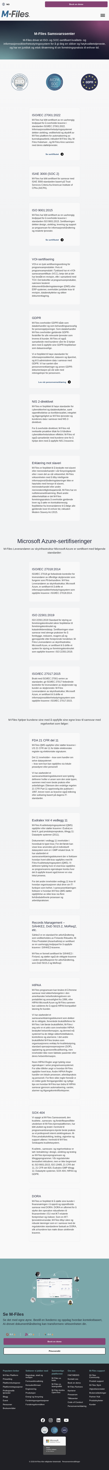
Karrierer (72, 1390)
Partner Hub (94, 1397)
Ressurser (7, 1404)
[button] (42, 1420)
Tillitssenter (73, 1398)
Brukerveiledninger (97, 1393)
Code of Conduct (75, 1402)
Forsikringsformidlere (35, 1404)
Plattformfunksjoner (11, 1383)
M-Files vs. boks (56, 1379)
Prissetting (7, 1379)
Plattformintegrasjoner (13, 1387)
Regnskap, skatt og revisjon (34, 1376)
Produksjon (31, 1393)
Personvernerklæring (77, 1406)
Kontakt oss (73, 1379)
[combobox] (22, 4)
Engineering (31, 1389)
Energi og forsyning (34, 1397)
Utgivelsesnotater (97, 1389)
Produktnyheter (96, 1400)
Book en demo (74, 1383)
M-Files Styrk (95, 1385)
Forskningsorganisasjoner (37, 1400)
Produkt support (96, 1381)
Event (5, 1400)
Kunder (92, 1404)
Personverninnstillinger (71, 1462)
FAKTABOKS (73, 1375)
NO (8, 4)
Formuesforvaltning (34, 1381)
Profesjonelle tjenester (8, 1391)
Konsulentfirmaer (33, 1385)
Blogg (5, 1397)
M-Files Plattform (10, 1375)
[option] (22, 4)
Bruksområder (9, 1408)
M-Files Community (94, 1376)
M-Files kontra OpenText (58, 1391)
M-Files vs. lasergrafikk (57, 1385)
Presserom (72, 1394)
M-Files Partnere (75, 1387)
